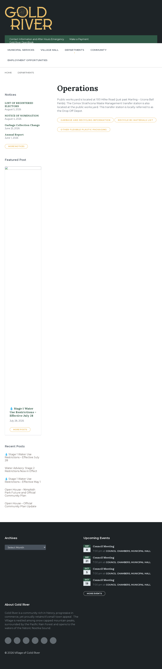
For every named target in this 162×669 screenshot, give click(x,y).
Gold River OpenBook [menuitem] (21, 42)
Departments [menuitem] (74, 49)
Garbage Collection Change (22, 125)
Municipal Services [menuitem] (21, 49)
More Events (94, 593)
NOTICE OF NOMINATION (22, 115)
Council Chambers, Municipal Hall (128, 551)
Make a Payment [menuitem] (79, 39)
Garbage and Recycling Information (85, 120)
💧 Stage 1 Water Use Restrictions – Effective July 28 (23, 412)
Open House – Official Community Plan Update (20, 505)
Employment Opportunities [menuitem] (27, 60)
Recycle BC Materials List (135, 120)
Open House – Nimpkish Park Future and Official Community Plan (20, 492)
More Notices (16, 146)
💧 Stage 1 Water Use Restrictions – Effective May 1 (23, 480)
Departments (26, 72)
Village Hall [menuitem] (50, 49)
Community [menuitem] (98, 49)
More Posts (20, 429)
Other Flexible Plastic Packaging (84, 129)
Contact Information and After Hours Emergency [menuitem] (36, 39)
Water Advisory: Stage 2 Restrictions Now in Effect (21, 470)
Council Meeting (103, 546)
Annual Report (14, 134)
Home (8, 72)
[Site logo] (28, 28)
